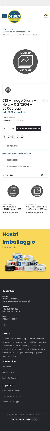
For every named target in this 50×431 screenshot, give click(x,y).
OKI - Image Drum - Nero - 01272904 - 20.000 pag (36, 208)
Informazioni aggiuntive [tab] (19, 166)
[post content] (13, 191)
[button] (42, 175)
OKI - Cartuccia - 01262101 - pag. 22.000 (11, 208)
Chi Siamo (6, 367)
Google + (18, 137)
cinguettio (9, 137)
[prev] (42, 100)
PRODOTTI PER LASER (17, 120)
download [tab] (12, 146)
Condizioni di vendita (11, 390)
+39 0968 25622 (10, 309)
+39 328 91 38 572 (11, 311)
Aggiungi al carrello (30, 128)
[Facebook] (5, 2)
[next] (46, 100)
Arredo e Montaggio (10, 402)
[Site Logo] (14, 16)
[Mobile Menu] (4, 16)
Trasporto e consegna (11, 396)
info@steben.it (9, 318)
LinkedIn (13, 137)
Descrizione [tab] (12, 160)
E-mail (22, 137)
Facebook (4, 137)
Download (6, 153)
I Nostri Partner (8, 372)
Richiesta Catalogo (10, 378)
